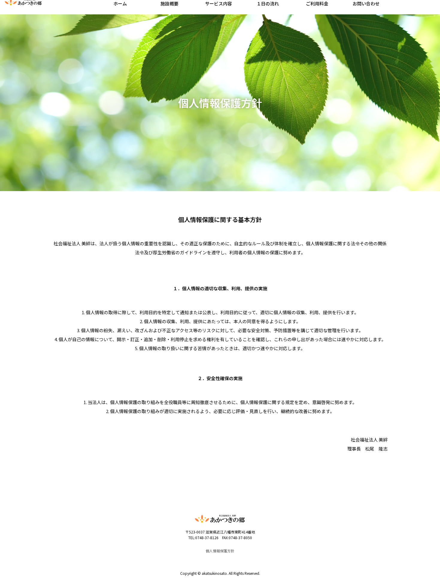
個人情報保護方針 (220, 550)
